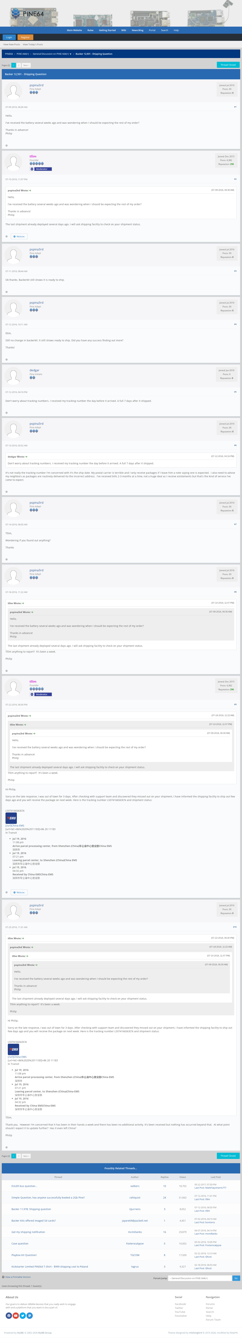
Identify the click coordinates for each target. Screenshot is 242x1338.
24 (164, 1197)
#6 (235, 445)
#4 (235, 324)
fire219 (233, 1332)
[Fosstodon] (29, 1315)
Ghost (208, 1256)
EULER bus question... (24, 1186)
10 (164, 1186)
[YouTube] (16, 1315)
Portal (152, 30)
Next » (26, 65)
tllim (207, 1199)
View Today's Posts (33, 44)
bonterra (210, 1222)
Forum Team (213, 1319)
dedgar (34, 370)
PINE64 (9, 53)
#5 (235, 391)
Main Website (74, 30)
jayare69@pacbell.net (135, 1220)
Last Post (199, 1187)
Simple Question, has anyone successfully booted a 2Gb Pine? (48, 1197)
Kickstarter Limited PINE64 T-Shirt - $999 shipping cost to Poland (50, 1266)
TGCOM (134, 1255)
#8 (235, 591)
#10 (235, 927)
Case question (20, 1243)
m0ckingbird (195, 1332)
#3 (235, 271)
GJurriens (134, 1209)
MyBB (20, 1332)
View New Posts (11, 44)
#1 (235, 106)
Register (25, 37)
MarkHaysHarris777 (215, 1187)
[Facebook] (9, 1315)
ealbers (135, 1186)
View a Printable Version (18, 1277)
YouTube (180, 1312)
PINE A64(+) (23, 53)
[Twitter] (22, 1315)
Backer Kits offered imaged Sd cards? (34, 1220)
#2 (235, 179)
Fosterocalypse (135, 1243)
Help (176, 30)
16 (164, 1232)
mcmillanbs (135, 1232)
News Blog (137, 30)
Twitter (179, 1308)
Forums (210, 1304)
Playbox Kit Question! (24, 1255)
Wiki (123, 30)
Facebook (180, 1304)
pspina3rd (36, 85)
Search (164, 30)
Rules (90, 30)
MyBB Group (45, 1332)
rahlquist (135, 1197)
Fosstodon (181, 1315)
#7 (235, 524)
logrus (135, 1266)
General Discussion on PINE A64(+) (51, 53)
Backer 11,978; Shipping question (31, 1209)
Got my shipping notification (28, 1232)
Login (9, 37)
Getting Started (107, 30)
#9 (235, 704)
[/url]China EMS (14, 825)
